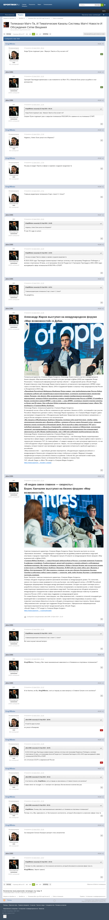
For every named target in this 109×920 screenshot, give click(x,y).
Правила (82, 896)
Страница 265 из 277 (18, 34)
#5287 (100, 215)
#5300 (100, 853)
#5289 (100, 279)
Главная (24, 4)
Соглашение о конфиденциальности (95, 896)
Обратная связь (13, 905)
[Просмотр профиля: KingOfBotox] (14, 54)
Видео (39, 4)
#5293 (100, 655)
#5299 (100, 825)
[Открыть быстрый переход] (103, 14)
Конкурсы (24, 6)
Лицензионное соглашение (10, 908)
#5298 (100, 797)
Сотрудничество (50, 905)
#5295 (100, 711)
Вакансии (41, 908)
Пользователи (9, 15)
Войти (104, 11)
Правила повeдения (23, 905)
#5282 (100, 72)
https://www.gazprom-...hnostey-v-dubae (37, 462)
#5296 (100, 740)
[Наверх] (54, 900)
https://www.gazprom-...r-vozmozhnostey (38, 610)
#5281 (100, 44)
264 (30, 34)
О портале (32, 905)
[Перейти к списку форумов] (11, 4)
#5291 (100, 476)
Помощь (9, 900)
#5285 (100, 158)
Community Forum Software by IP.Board (95, 900)
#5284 (100, 130)
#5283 (100, 100)
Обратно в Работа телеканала (96, 884)
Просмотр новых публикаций (91, 15)
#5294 (100, 683)
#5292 (100, 625)
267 (40, 34)
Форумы (21, 15)
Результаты (32, 4)
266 (37, 34)
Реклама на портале (60, 905)
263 (27, 34)
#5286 (100, 186)
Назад (9, 34)
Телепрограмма (48, 4)
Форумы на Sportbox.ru (9, 896)
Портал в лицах (40, 905)
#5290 (100, 308)
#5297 (100, 768)
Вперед (45, 34)
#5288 (100, 244)
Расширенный (105, 5)
